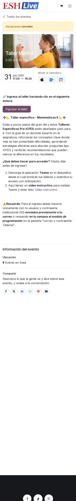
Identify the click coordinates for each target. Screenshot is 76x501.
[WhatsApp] (30, 291)
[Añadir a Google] (60, 79)
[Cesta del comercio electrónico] (61, 5)
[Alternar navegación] (69, 6)
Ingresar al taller (17, 109)
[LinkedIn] (22, 291)
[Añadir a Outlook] (51, 79)
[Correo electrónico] (46, 291)
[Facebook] (6, 291)
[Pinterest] (38, 291)
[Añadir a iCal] (42, 79)
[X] (14, 291)
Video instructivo (46, 189)
